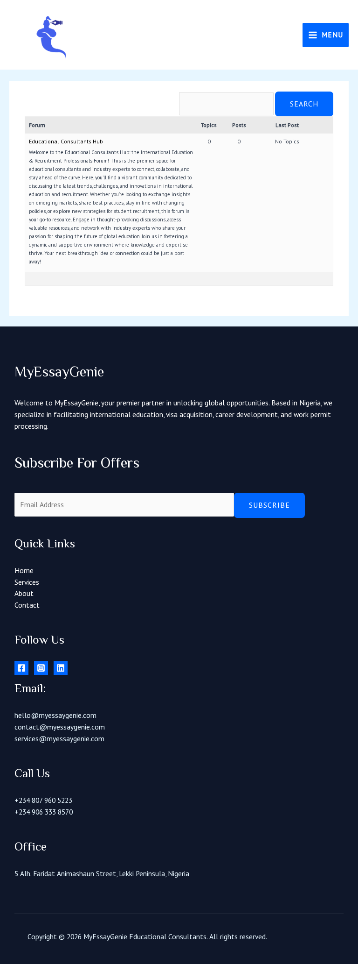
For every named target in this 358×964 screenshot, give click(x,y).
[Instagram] (41, 668)
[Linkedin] (61, 668)
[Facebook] (21, 668)
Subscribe (269, 505)
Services (26, 582)
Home (24, 570)
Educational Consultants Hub (66, 141)
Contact (27, 605)
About (24, 593)
